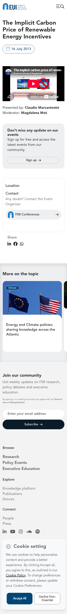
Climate (12, 288)
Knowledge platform (19, 488)
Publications (12, 494)
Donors (8, 499)
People (8, 518)
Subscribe (31, 424)
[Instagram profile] (21, 532)
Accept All (19, 598)
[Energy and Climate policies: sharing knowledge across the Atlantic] (32, 299)
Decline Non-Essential (47, 598)
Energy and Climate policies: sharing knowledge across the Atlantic (30, 329)
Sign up (31, 160)
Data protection (17, 403)
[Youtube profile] (12, 532)
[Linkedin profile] (5, 532)
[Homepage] (14, 6)
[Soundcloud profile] (29, 532)
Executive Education (21, 469)
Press (7, 524)
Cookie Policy (16, 575)
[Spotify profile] (37, 532)
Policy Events (15, 463)
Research (11, 457)
